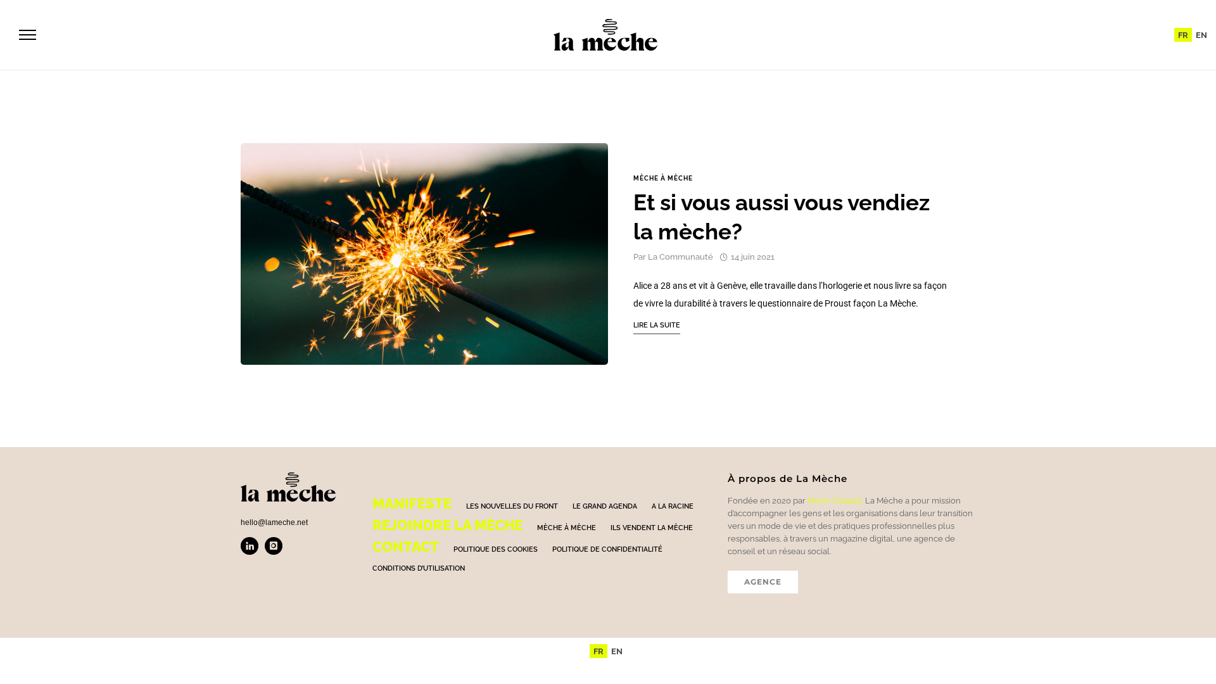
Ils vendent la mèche (652, 528)
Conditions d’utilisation (418, 568)
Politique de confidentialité (607, 549)
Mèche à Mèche (663, 178)
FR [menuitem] (1183, 35)
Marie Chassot (834, 500)
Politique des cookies (495, 549)
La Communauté (680, 257)
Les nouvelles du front (512, 506)
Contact (405, 546)
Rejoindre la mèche (447, 525)
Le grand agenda (605, 506)
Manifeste (412, 503)
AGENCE (763, 581)
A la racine (673, 506)
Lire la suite (656, 325)
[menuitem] (1183, 35)
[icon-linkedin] (253, 546)
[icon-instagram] (273, 546)
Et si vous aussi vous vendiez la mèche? (781, 216)
